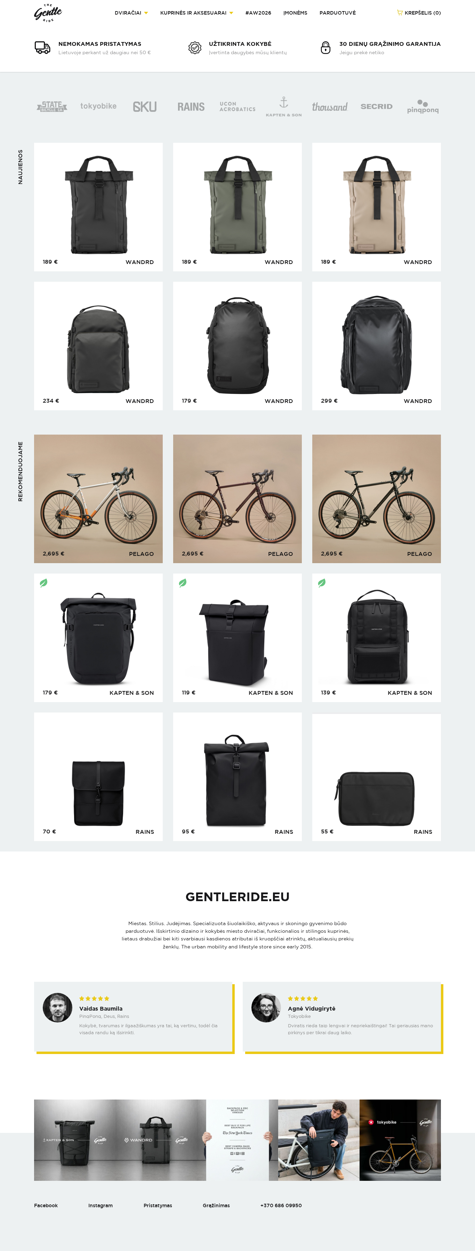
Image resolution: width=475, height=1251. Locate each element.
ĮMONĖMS (295, 12)
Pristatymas (158, 1205)
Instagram (100, 1205)
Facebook (46, 1205)
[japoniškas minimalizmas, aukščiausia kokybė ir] (400, 1140)
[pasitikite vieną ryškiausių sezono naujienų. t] (156, 1140)
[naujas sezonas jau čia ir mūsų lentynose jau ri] (237, 1140)
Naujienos (20, 167)
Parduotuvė (338, 12)
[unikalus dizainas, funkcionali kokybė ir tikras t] (319, 1140)
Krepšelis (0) (422, 12)
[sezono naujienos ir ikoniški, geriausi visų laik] (74, 1140)
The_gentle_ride (48, 13)
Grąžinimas (216, 1205)
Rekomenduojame (20, 472)
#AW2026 (258, 12)
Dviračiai (128, 12)
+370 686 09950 (281, 1205)
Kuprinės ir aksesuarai (193, 12)
